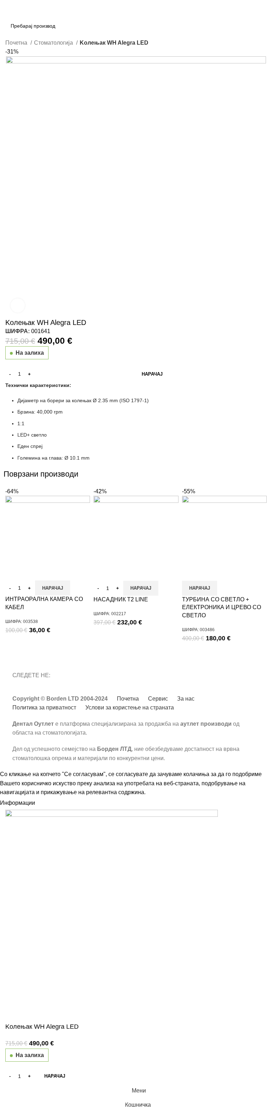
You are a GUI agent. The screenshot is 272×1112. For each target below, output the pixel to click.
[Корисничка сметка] (263, 17)
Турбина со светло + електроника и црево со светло (221, 607)
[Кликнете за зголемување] (18, 305)
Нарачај (152, 374)
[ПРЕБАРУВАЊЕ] (246, 16)
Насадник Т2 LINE (121, 599)
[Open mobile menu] (8, 17)
